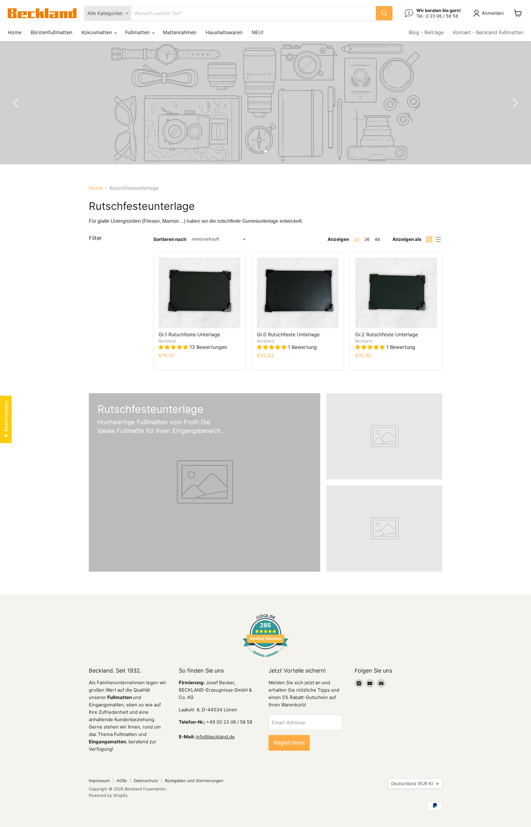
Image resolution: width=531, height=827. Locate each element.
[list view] (438, 239)
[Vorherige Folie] (17, 103)
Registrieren (289, 742)
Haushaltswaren (224, 32)
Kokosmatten (97, 32)
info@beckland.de (215, 737)
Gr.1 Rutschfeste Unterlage (189, 334)
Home (15, 32)
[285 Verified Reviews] (265, 660)
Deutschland (412, 783)
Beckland (167, 340)
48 (377, 239)
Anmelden (493, 13)
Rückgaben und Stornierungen (194, 780)
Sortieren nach (169, 239)
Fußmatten (138, 32)
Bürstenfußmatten (51, 32)
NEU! (257, 32)
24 (356, 239)
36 (367, 239)
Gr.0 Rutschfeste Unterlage (288, 334)
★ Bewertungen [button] (6, 419)
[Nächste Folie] (514, 103)
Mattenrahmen (179, 32)
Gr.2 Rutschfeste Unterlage (386, 334)
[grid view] (429, 239)
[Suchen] (384, 13)
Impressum (99, 780)
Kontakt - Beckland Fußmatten (488, 32)
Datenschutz (146, 780)
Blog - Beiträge (426, 32)
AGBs (121, 780)
